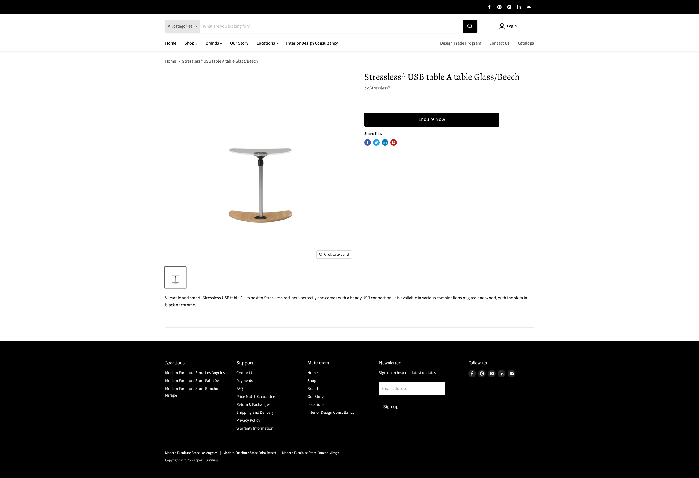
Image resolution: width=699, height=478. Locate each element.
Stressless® (379, 88)
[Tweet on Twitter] (376, 142)
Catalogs (526, 43)
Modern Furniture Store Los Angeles (195, 373)
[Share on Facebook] (367, 142)
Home (170, 43)
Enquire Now (432, 119)
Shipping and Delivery (255, 412)
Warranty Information (254, 428)
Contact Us (499, 43)
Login (512, 26)
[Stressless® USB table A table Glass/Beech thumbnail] (175, 277)
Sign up (391, 406)
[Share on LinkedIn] (385, 142)
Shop (190, 43)
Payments (244, 381)
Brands (213, 43)
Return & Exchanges (253, 404)
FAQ (239, 389)
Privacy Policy (248, 420)
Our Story (239, 43)
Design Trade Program (460, 43)
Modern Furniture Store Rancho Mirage (310, 452)
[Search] (470, 26)
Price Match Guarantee (255, 397)
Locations (266, 43)
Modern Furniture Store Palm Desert (195, 381)
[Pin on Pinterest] (393, 142)
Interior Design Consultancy (312, 43)
